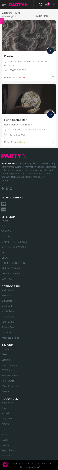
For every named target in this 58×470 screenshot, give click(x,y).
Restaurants (7, 381)
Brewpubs (6, 301)
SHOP (4, 252)
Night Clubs (7, 322)
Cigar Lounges (9, 365)
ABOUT (5, 226)
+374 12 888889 (17, 70)
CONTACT (6, 279)
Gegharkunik (8, 418)
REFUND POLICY (10, 268)
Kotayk (5, 424)
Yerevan (5, 455)
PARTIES (6, 236)
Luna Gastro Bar (15, 120)
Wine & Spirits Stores (12, 386)
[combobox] (44, 14)
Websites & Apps (10, 337)
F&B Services (8, 370)
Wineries (6, 391)
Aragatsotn (7, 402)
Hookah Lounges (10, 375)
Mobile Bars (7, 311)
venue (10, 167)
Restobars (10, 77)
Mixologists (7, 306)
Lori (3, 429)
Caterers (5, 359)
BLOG (4, 257)
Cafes (4, 354)
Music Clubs (7, 316)
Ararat (4, 408)
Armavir (5, 413)
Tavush (5, 445)
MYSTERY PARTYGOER (13, 247)
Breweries (6, 349)
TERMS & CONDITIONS (13, 263)
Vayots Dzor (7, 450)
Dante (8, 56)
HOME (5, 220)
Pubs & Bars (11, 142)
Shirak (4, 434)
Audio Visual (7, 290)
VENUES (6, 231)
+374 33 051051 (16, 134)
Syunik (4, 439)
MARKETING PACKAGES (14, 242)
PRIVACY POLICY (10, 273)
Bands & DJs (8, 295)
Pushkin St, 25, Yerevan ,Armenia (26, 129)
